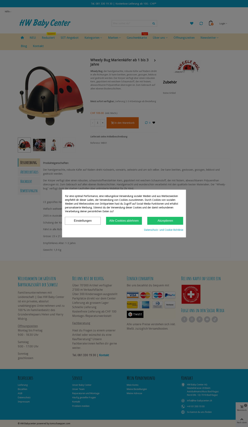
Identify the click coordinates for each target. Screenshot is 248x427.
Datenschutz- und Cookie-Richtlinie (163, 229)
